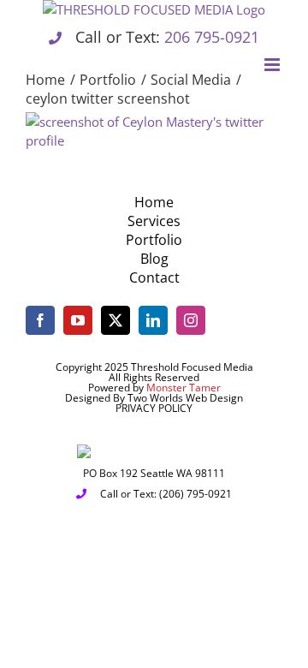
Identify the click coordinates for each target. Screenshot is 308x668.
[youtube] (77, 320)
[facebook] (40, 320)
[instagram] (190, 320)
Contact (154, 277)
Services (154, 221)
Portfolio (154, 239)
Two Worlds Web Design (185, 398)
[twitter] (115, 320)
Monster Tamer (183, 387)
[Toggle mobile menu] (273, 65)
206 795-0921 (211, 37)
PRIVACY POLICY (154, 408)
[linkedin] (153, 320)
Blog (154, 258)
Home (154, 202)
